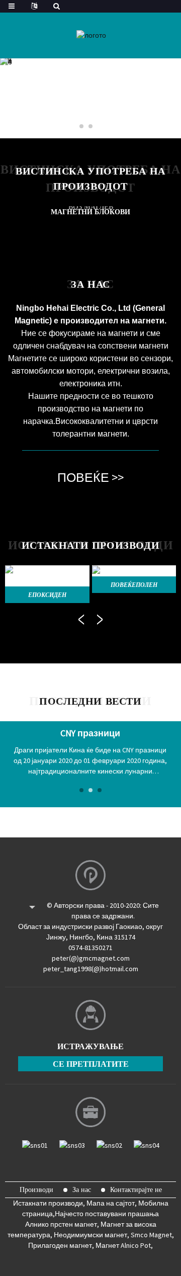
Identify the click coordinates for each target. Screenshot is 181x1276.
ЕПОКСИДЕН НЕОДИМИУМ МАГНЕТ (47, 597)
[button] (81, 126)
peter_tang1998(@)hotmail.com (90, 968)
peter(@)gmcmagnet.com (91, 958)
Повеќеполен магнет (134, 587)
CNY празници (90, 733)
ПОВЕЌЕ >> (90, 477)
